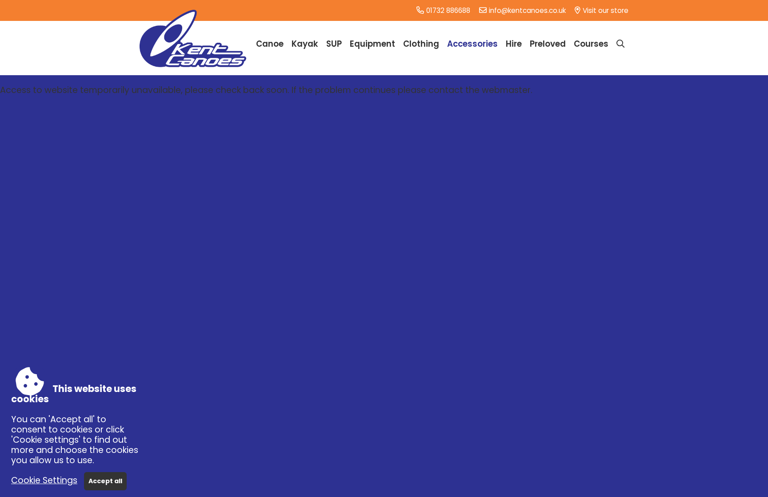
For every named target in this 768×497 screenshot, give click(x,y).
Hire (514, 43)
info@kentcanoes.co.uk (527, 10)
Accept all (105, 481)
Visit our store (605, 10)
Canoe (270, 43)
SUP (334, 43)
